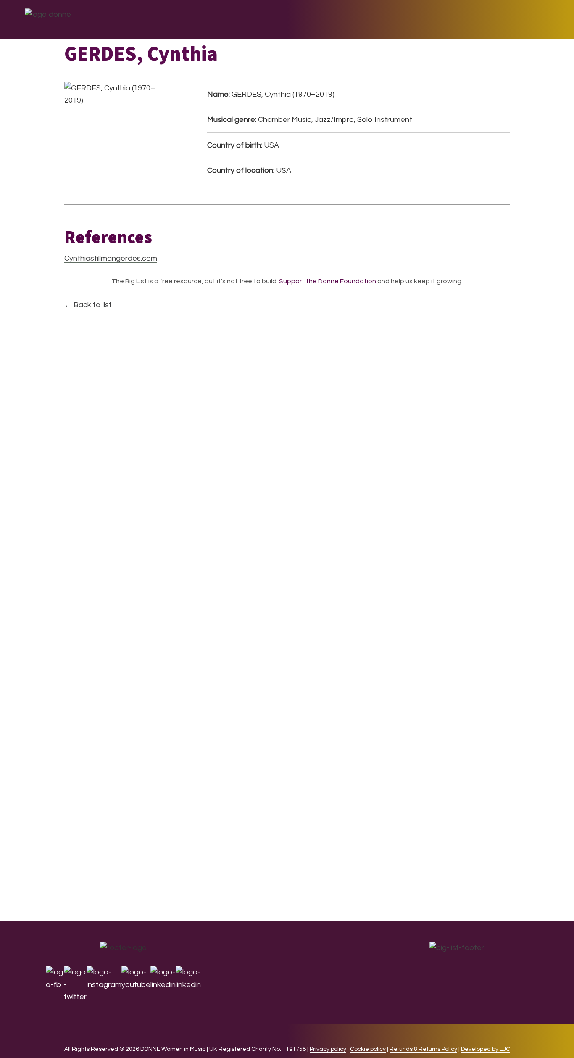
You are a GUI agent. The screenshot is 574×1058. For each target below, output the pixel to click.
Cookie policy (368, 1049)
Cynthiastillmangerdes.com (110, 258)
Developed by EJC (485, 1049)
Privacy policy (328, 1049)
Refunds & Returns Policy (423, 1049)
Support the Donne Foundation (327, 281)
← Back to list (88, 305)
